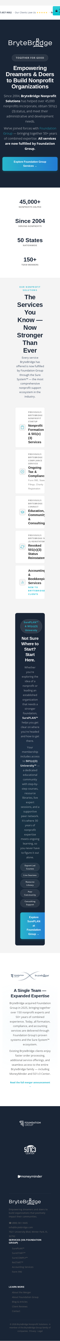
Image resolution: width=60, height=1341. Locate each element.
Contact (16, 1311)
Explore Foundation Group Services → (30, 163)
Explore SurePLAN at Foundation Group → (34, 925)
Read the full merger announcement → (30, 1084)
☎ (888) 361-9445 (18, 1222)
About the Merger (21, 1292)
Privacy (32, 1331)
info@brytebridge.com (21, 1227)
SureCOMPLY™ (20, 1257)
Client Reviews (20, 1306)
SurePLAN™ (18, 1248)
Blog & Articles (20, 1301)
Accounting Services (22, 1266)
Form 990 (17, 1271)
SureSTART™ (18, 1253)
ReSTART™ (17, 1262)
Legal (40, 1331)
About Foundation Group (25, 1297)
